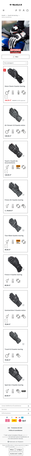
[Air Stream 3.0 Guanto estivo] (15, 115)
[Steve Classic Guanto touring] (15, 76)
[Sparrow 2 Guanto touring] (15, 374)
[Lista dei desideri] (20, 10)
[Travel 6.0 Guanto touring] (15, 339)
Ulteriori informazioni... (20, 446)
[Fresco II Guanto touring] (15, 264)
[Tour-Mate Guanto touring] (15, 225)
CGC (9, 428)
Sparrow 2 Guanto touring (14, 385)
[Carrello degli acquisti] (27, 10)
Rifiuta (12, 450)
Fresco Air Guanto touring (14, 200)
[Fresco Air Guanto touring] (15, 189)
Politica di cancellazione (15, 430)
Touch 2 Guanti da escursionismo (11, 162)
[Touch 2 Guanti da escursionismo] (15, 150)
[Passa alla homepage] (15, 4)
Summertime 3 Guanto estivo (15, 310)
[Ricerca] (16, 10)
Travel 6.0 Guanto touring (14, 349)
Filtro (16, 57)
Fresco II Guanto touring (13, 275)
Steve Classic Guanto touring (15, 86)
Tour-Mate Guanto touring (14, 236)
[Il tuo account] (24, 10)
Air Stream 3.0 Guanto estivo (15, 125)
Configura (19, 450)
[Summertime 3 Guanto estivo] (15, 300)
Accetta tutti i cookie (16, 453)
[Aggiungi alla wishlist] (23, 81)
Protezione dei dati (16, 428)
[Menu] (3, 10)
